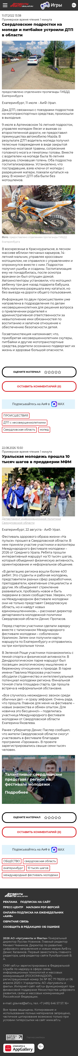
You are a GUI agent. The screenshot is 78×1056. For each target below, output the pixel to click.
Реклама (10, 902)
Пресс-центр (13, 907)
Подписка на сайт (35, 902)
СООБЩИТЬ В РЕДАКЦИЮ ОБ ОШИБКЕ (31, 927)
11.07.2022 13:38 (11, 15)
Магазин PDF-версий (42, 907)
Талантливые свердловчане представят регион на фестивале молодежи (33, 779)
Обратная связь (16, 921)
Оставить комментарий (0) (39, 386)
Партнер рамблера (36, 1037)
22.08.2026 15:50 (12, 448)
